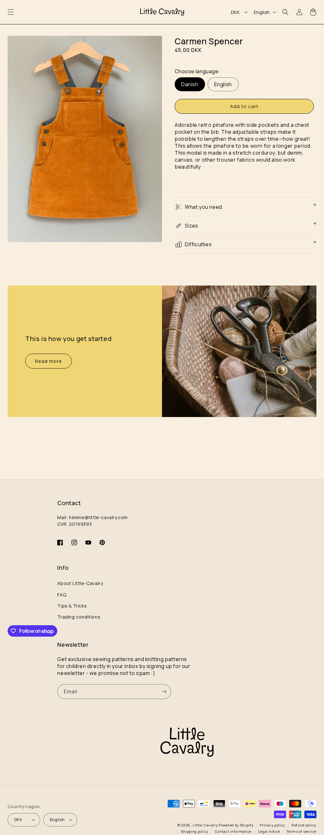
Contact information (233, 831)
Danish (189, 84)
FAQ (61, 595)
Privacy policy (272, 825)
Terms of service (301, 831)
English (223, 84)
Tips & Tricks (72, 606)
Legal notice (269, 831)
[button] (11, 12)
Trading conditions (78, 617)
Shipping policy (195, 831)
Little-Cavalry (205, 825)
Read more (48, 361)
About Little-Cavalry (80, 583)
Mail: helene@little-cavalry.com (92, 517)
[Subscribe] (164, 691)
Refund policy (303, 825)
